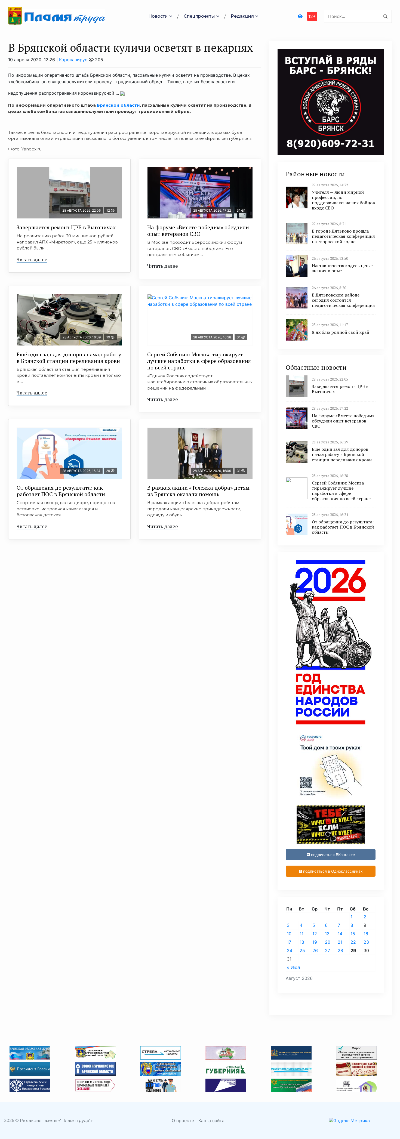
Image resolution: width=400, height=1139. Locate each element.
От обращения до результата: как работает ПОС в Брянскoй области (61, 491)
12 (314, 933)
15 (352, 933)
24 (289, 950)
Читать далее (32, 259)
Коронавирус (73, 59)
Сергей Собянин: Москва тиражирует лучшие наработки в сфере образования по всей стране (199, 361)
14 (340, 933)
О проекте (183, 1120)
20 (327, 942)
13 (327, 933)
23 (366, 942)
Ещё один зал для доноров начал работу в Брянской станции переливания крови (69, 358)
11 (301, 933)
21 (340, 942)
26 (315, 950)
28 (340, 950)
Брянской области (118, 105)
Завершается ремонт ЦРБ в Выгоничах (66, 227)
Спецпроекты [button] (199, 16)
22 (353, 942)
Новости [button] (158, 16)
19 (314, 942)
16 (366, 933)
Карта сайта (211, 1120)
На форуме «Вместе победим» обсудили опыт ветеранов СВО (198, 230)
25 (302, 950)
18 (302, 942)
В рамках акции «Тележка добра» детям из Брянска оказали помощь (198, 491)
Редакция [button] (242, 16)
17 (289, 942)
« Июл (293, 967)
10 (289, 933)
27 (327, 950)
